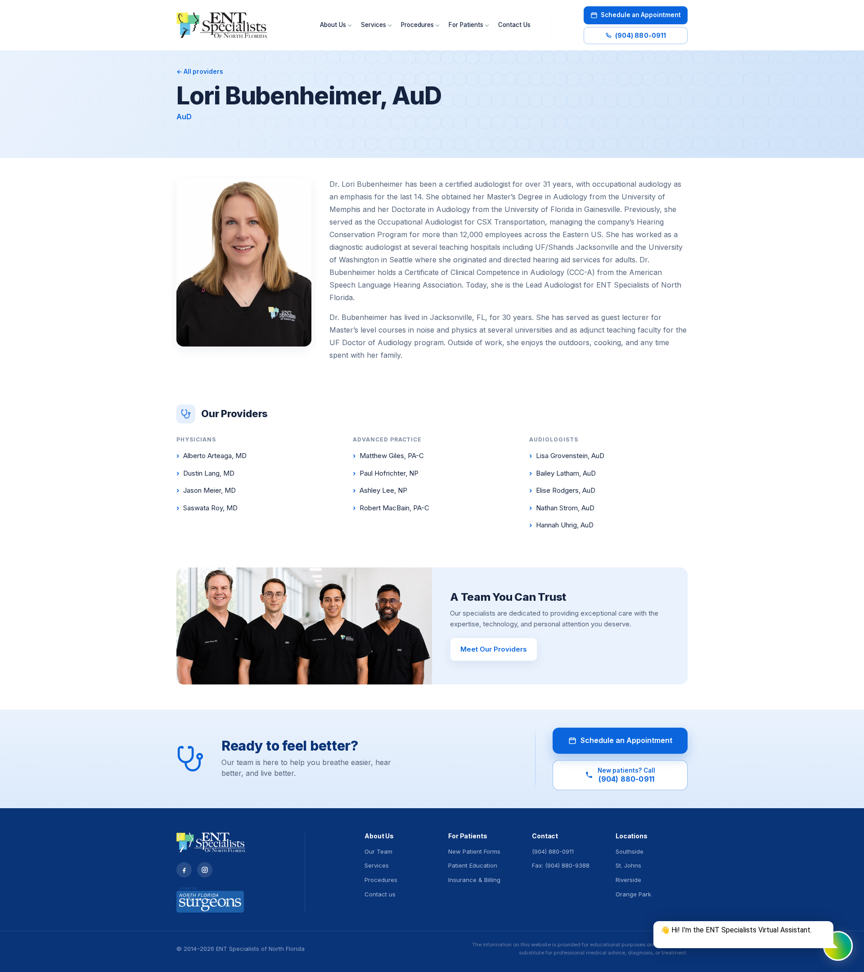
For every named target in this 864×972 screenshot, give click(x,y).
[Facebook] (184, 870)
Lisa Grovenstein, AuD (566, 455)
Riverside (628, 879)
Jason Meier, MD (206, 490)
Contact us (380, 894)
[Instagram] (204, 870)
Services (373, 24)
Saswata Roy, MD (207, 508)
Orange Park (633, 894)
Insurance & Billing (474, 879)
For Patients (466, 24)
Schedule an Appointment (641, 14)
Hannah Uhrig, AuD (561, 525)
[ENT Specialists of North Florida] (221, 25)
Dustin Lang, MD (205, 473)
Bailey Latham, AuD (562, 473)
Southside (630, 851)
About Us (333, 24)
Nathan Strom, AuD (561, 508)
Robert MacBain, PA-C (391, 508)
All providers (199, 71)
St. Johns (628, 865)
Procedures (417, 24)
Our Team (378, 851)
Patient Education (472, 865)
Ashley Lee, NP (380, 490)
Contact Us (514, 24)
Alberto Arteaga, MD (211, 455)
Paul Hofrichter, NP (385, 473)
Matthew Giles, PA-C (388, 455)
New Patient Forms (474, 851)
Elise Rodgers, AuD (562, 490)
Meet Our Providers (493, 649)
